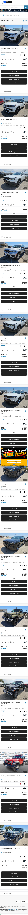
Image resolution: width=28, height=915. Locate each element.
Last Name (15, 459)
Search (22, 15)
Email (7, 461)
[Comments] (24, 59)
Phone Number (15, 461)
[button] (4, 7)
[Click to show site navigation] (26, 7)
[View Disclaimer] (14, 59)
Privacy (16, 909)
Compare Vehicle (7, 91)
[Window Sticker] (26, 59)
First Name (8, 459)
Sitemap (13, 909)
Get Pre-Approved (14, 79)
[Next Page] (19, 901)
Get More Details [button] (14, 75)
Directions (12, 7)
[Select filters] (23, 21)
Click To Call (14, 71)
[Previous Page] (17, 901)
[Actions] (25, 48)
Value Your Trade (14, 83)
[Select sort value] (26, 20)
